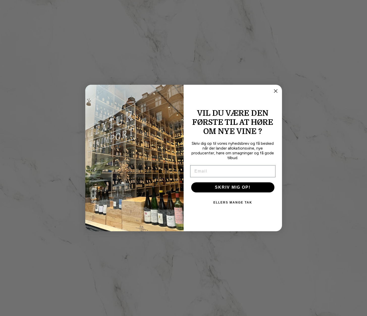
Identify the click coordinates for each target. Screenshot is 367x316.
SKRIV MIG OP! (232, 187)
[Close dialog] (275, 91)
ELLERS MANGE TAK (232, 202)
